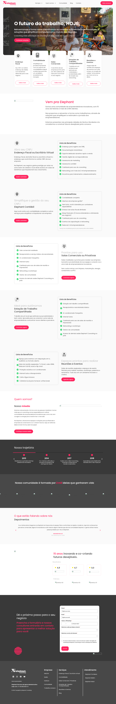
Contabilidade (63, 677)
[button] (14, 459)
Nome (63, 608)
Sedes (46, 677)
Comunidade (63, 3)
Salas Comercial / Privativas (67, 681)
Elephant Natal (89, 681)
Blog (71, 3)
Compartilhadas (64, 686)
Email (63, 614)
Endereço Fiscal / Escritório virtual (69, 673)
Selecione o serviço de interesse (69, 633)
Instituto (46, 681)
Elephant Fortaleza (91, 674)
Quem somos (50, 3)
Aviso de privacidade (17, 681)
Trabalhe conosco (49, 688)
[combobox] (66, 623)
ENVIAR (65, 648)
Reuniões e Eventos (65, 689)
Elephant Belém (90, 678)
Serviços (37, 3)
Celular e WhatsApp (66, 620)
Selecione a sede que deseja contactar (70, 627)
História (46, 673)
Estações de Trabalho (65, 684)
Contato (78, 3)
